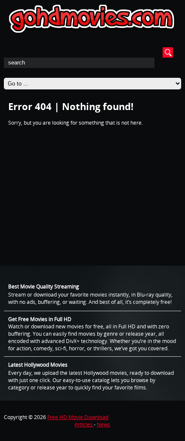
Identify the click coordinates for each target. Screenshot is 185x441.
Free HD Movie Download (77, 417)
